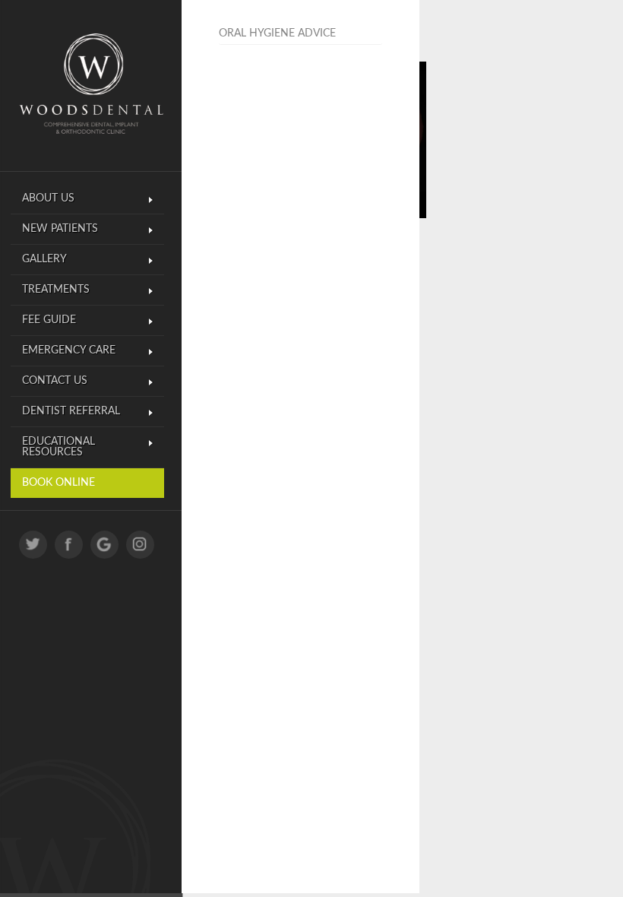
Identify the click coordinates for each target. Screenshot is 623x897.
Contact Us (54, 381)
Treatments (56, 289)
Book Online (58, 482)
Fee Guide (49, 320)
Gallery (44, 259)
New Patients (60, 228)
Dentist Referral (71, 411)
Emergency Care (68, 350)
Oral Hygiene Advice (277, 33)
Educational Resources (58, 447)
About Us (48, 198)
